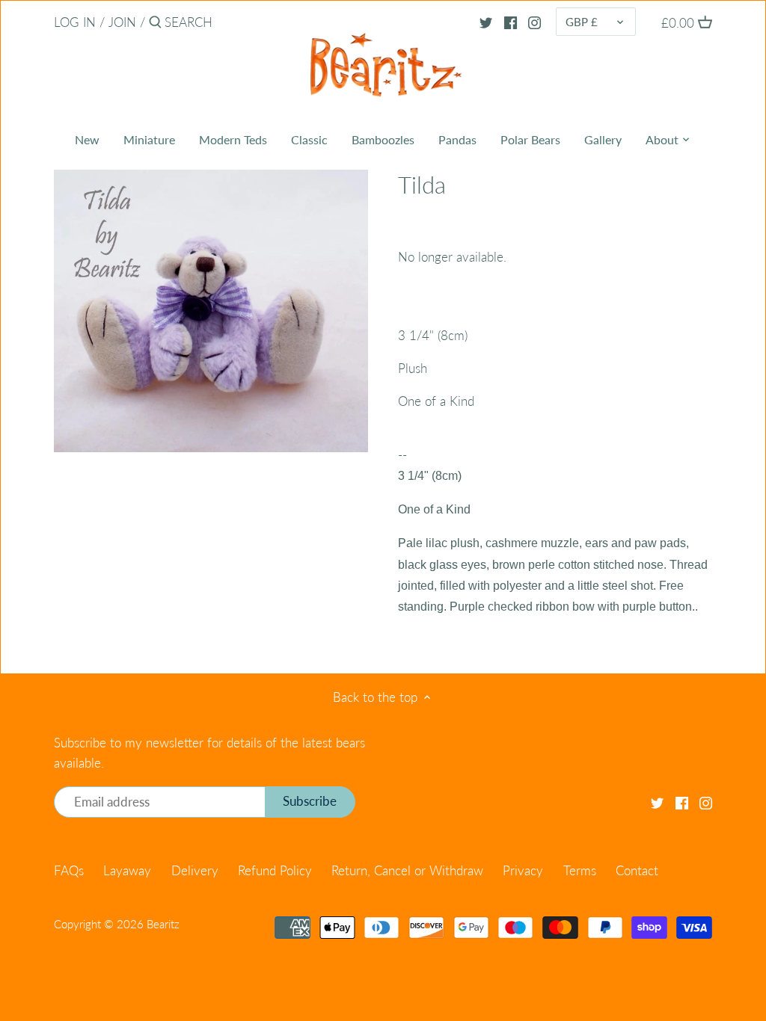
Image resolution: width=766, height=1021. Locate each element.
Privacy (523, 870)
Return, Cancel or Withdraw (407, 870)
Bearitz (163, 924)
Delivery (194, 870)
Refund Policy (275, 870)
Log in (75, 22)
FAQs (69, 870)
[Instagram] (534, 21)
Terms (579, 870)
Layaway (127, 870)
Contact (637, 870)
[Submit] (155, 23)
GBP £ (582, 21)
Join (122, 22)
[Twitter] (485, 21)
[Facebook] (510, 21)
